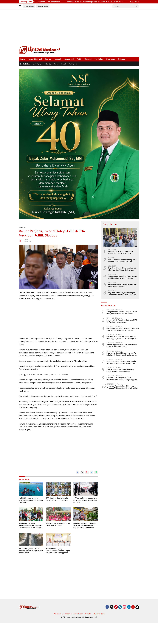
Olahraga (121, 59)
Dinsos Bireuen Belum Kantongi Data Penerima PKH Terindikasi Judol (69, 2)
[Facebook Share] (77, 472)
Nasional (57, 59)
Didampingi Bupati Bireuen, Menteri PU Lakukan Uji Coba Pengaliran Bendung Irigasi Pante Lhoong (121, 354)
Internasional (69, 59)
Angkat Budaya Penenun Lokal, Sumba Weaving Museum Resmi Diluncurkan (121, 362)
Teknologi (73, 64)
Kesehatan (110, 59)
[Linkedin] (129, 607)
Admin (26, 240)
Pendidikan (99, 59)
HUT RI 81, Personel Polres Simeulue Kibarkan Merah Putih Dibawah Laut (31, 500)
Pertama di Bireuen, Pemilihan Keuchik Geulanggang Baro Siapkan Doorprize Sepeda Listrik (121, 337)
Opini (56, 64)
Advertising (58, 614)
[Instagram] (124, 607)
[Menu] (20, 6)
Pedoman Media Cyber (74, 614)
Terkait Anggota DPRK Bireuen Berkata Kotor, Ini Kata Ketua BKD (122, 346)
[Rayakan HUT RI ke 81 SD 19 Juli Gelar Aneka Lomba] (58, 514)
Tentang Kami (99, 614)
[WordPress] (120, 607)
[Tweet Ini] (82, 472)
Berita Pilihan (25, 64)
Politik (79, 59)
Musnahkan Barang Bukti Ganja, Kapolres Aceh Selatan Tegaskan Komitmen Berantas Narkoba (123, 329)
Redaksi (88, 614)
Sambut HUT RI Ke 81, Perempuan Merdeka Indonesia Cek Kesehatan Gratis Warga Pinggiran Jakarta (31, 525)
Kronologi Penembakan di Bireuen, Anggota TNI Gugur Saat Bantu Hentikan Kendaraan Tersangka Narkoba (122, 387)
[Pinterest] (116, 607)
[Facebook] (107, 607)
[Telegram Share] (91, 472)
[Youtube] (133, 607)
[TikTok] (137, 607)
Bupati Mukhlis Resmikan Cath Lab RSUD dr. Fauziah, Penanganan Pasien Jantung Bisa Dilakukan (122, 321)
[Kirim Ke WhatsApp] (96, 472)
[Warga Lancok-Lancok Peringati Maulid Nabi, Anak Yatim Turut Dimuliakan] (120, 237)
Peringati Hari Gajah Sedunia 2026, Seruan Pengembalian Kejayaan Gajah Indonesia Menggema (84, 525)
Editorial (48, 64)
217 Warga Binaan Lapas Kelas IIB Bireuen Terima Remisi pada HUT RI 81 (85, 500)
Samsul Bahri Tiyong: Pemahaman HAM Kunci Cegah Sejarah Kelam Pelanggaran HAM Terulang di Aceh (58, 551)
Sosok (63, 64)
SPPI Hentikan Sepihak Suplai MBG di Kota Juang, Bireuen (57, 499)
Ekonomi (88, 59)
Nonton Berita (43, 6)
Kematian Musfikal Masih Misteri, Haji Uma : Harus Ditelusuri (122, 285)
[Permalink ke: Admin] (21, 240)
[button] (137, 6)
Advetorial (37, 64)
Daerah (48, 59)
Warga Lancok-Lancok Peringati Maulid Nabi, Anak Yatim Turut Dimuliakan (120, 252)
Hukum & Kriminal (35, 59)
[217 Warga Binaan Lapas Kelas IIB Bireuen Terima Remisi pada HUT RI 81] (85, 489)
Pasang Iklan (29, 6)
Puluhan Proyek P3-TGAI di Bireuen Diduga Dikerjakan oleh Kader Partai (31, 551)
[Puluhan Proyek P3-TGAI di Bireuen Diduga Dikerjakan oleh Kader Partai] (31, 539)
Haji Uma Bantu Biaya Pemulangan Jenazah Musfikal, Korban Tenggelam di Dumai (122, 294)
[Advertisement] (79, 27)
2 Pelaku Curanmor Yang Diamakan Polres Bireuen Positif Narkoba (120, 370)
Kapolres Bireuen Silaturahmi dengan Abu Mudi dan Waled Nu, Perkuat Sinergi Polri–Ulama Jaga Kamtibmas (122, 269)
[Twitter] (111, 607)
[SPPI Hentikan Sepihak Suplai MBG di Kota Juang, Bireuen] (58, 489)
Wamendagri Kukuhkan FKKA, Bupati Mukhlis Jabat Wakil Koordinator (122, 277)
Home (22, 59)
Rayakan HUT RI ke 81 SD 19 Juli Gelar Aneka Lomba (58, 524)
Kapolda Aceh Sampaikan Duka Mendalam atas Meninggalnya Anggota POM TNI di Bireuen (122, 379)
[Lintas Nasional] (39, 50)
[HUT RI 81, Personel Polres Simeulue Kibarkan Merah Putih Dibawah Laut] (31, 489)
